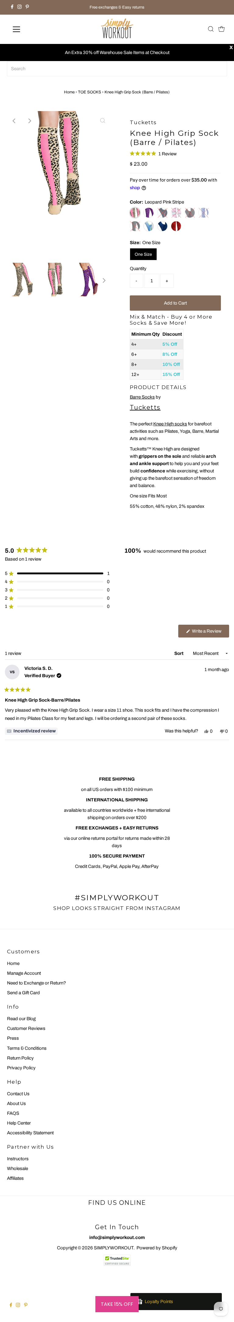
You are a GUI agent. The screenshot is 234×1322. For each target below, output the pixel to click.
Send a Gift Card (23, 992)
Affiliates (15, 1178)
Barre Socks (142, 397)
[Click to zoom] (102, 121)
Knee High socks (170, 423)
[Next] (29, 121)
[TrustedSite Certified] (117, 1260)
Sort (179, 653)
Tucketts (145, 407)
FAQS (13, 1113)
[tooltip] (31, 731)
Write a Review (210, 633)
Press (13, 1038)
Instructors (18, 1158)
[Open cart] (221, 29)
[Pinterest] (27, 7)
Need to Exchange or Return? (36, 983)
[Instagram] (19, 7)
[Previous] (14, 121)
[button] (153, 153)
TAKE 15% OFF (117, 1304)
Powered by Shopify (156, 1247)
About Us (16, 1103)
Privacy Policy (21, 1067)
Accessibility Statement (30, 1132)
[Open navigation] (34, 29)
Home (69, 92)
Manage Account (24, 973)
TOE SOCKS (89, 92)
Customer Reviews (26, 1028)
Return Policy (20, 1058)
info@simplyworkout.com (117, 1237)
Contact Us (18, 1093)
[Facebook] (12, 7)
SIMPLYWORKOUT (113, 1247)
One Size (143, 254)
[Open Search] (210, 29)
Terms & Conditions (27, 1048)
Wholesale (17, 1168)
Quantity (138, 268)
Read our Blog (21, 1018)
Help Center (19, 1123)
